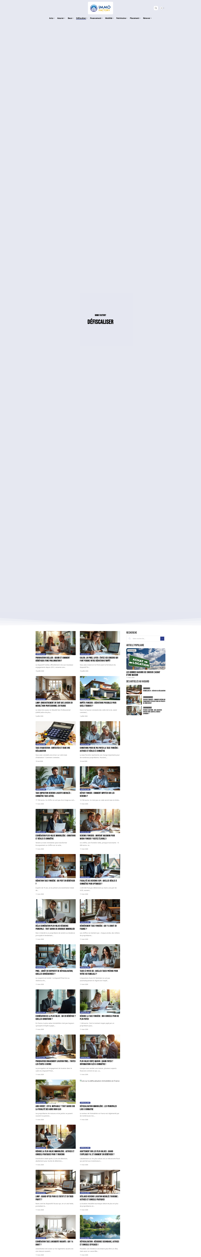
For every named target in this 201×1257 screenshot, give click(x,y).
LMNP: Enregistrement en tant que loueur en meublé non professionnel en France (54, 704)
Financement (148, 697)
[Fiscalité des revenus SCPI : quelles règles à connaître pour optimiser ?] (100, 866)
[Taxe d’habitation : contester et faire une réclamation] (56, 733)
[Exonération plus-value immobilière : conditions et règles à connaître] (56, 821)
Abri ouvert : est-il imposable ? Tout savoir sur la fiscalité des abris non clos (55, 1108)
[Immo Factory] (100, 8)
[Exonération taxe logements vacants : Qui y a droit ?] (56, 1227)
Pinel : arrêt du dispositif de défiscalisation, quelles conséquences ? (54, 972)
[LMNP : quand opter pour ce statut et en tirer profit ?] (56, 1182)
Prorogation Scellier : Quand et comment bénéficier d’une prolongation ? (53, 659)
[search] (156, 8)
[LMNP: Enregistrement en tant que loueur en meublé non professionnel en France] (56, 688)
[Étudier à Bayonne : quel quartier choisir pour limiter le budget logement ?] (134, 710)
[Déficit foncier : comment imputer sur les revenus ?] (100, 778)
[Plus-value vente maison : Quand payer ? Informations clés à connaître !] (100, 1047)
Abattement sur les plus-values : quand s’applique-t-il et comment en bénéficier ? (97, 1153)
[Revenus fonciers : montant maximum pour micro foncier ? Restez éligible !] (100, 821)
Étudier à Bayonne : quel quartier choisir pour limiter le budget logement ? (152, 712)
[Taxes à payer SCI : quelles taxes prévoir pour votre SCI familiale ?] (100, 956)
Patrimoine (147, 707)
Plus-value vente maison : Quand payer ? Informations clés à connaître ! (96, 1063)
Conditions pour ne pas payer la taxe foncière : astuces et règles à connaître (99, 749)
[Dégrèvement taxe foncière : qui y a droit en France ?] (100, 911)
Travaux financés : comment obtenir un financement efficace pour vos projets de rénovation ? (154, 701)
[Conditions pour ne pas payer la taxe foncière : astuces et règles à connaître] (100, 733)
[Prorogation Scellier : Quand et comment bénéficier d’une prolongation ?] (56, 643)
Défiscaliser (40, 654)
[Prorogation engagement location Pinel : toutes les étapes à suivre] (56, 1047)
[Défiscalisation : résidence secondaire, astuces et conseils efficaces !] (100, 1227)
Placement (131, 650)
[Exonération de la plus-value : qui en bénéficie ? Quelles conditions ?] (56, 1001)
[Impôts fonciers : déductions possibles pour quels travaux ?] (100, 688)
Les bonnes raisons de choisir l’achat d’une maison (143, 673)
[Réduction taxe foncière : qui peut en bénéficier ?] (56, 866)
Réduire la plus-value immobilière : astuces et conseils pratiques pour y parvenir (55, 1153)
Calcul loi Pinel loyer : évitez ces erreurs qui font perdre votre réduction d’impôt (99, 659)
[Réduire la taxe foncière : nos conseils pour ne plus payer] (100, 1001)
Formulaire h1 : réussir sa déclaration (154, 691)
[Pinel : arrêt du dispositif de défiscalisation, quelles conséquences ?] (56, 956)
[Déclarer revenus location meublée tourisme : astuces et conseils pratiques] (100, 1182)
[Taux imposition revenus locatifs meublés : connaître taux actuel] (56, 778)
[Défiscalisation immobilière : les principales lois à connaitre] (100, 1092)
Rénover (146, 688)
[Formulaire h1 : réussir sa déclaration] (134, 689)
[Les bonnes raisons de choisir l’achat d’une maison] (145, 659)
